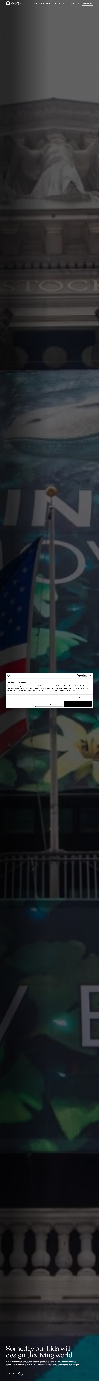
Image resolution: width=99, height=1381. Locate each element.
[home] (13, 3)
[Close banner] (91, 675)
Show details (83, 698)
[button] (42, 3)
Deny (49, 704)
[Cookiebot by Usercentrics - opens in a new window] (78, 675)
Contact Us (87, 3)
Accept (77, 704)
